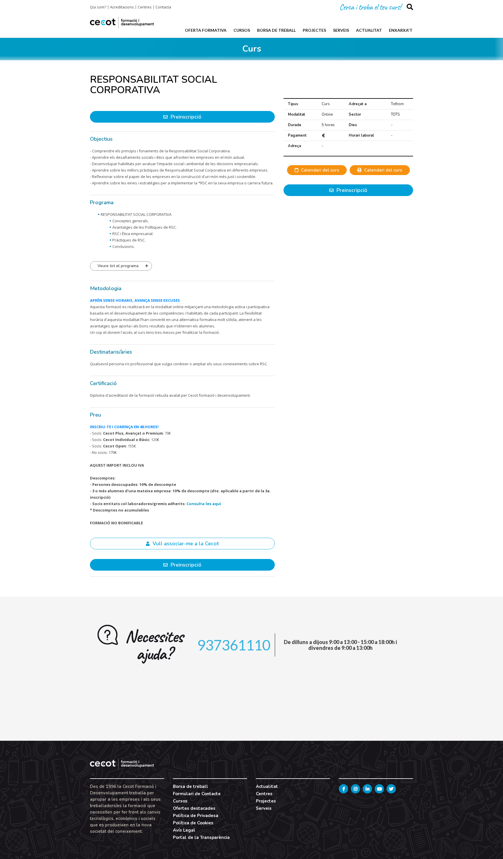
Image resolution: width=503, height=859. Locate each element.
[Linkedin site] (367, 788)
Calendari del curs (319, 170)
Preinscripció (351, 190)
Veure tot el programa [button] (118, 266)
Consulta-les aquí (204, 503)
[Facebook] (343, 788)
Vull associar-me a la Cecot (185, 543)
